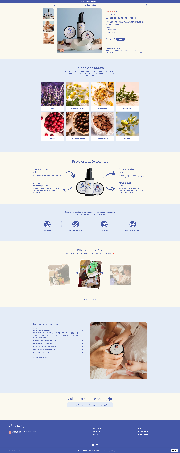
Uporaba (108, 45)
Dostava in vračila (142, 434)
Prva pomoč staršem (57, 5)
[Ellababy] (90, 5)
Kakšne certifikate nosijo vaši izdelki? (44, 346)
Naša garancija (110, 52)
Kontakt (139, 428)
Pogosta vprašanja (142, 431)
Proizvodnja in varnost (113, 48)
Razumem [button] (174, 450)
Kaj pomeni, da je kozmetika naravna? (44, 340)
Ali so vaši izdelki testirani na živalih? (44, 349)
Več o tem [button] (96, 450)
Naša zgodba (36, 5)
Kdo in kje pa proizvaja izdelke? (42, 343)
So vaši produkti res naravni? (42, 330)
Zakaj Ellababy (46, 5)
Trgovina (141, 5)
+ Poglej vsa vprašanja (40, 357)
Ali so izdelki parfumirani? (41, 352)
